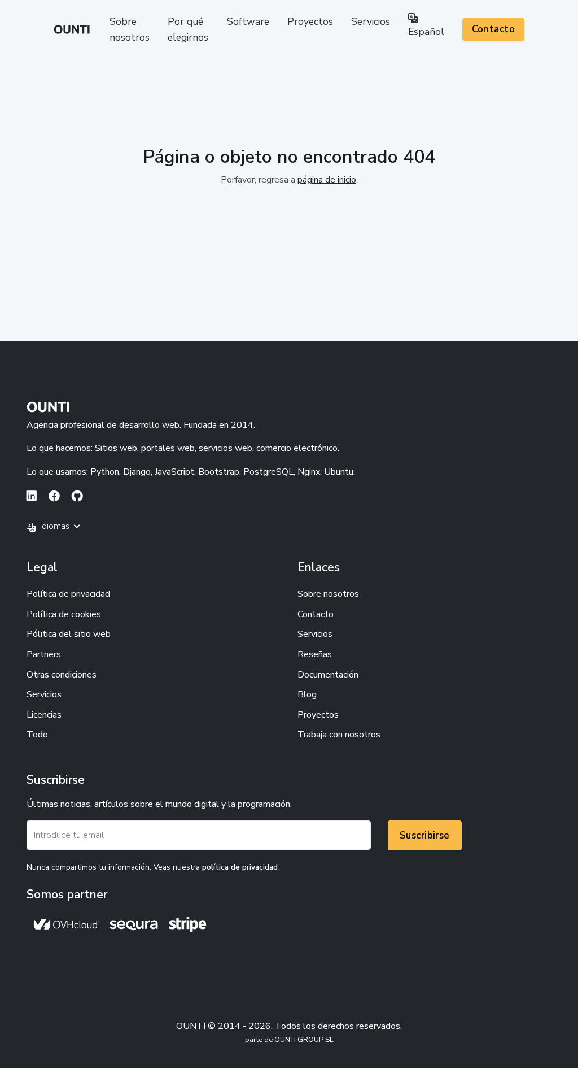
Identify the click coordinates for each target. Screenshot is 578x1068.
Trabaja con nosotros (338, 734)
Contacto (493, 29)
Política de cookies (64, 614)
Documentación (327, 674)
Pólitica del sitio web (69, 634)
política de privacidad (240, 867)
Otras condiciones (62, 674)
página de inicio (326, 179)
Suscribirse (425, 835)
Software (248, 21)
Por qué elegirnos (188, 29)
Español (426, 31)
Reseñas (314, 654)
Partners (44, 654)
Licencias (44, 715)
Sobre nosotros (130, 29)
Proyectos (310, 21)
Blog (307, 694)
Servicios (370, 21)
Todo (37, 734)
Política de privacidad (68, 594)
